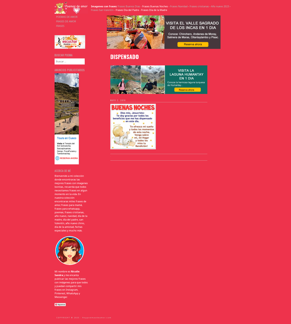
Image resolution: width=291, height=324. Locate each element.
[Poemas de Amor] (71, 12)
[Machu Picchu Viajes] (164, 48)
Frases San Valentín (102, 10)
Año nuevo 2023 (220, 6)
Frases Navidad (178, 6)
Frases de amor (66, 21)
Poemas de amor (66, 17)
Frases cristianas (199, 6)
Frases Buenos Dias (129, 6)
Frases (60, 26)
